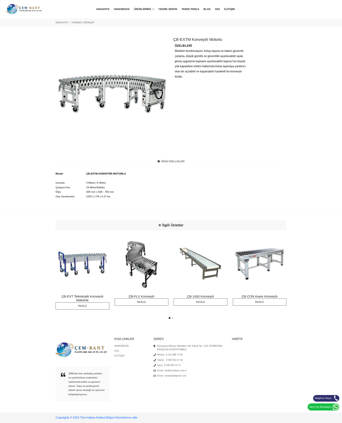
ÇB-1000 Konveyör (200, 296)
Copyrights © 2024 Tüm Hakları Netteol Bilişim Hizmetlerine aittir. (97, 417)
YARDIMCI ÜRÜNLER (82, 22)
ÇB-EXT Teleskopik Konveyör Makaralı (82, 298)
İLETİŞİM (229, 9)
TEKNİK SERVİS (167, 9)
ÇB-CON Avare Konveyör (260, 296)
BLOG (207, 9)
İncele (82, 305)
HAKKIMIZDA (122, 9)
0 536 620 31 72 (172, 365)
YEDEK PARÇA (190, 9)
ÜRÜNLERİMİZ (143, 9)
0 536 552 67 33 (174, 360)
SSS (217, 9)
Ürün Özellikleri (173, 161)
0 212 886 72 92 (174, 354)
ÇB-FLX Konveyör (141, 296)
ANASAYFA (103, 9)
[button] (169, 318)
